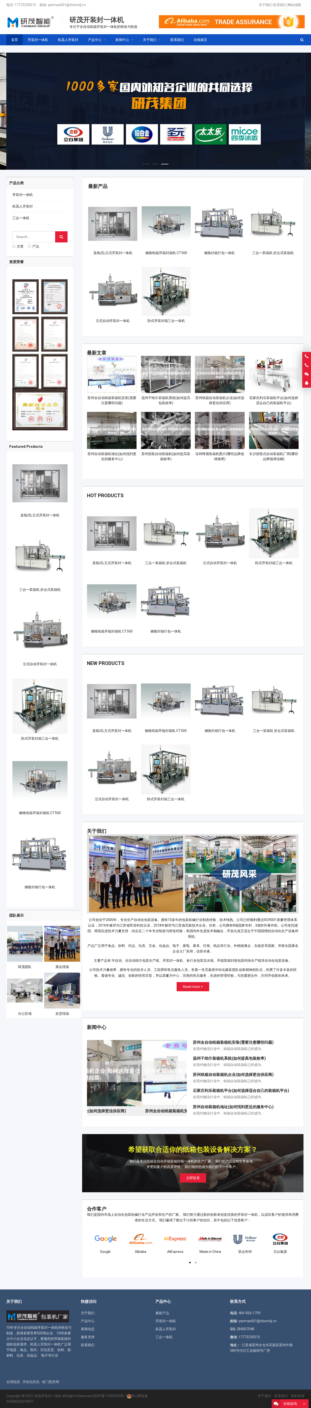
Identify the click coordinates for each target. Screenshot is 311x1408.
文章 (20, 246)
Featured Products (26, 446)
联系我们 (280, 5)
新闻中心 (96, 1027)
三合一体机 (20, 218)
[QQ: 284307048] (306, 383)
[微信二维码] (306, 374)
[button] (146, 162)
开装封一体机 (22, 195)
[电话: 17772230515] (306, 365)
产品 (35, 246)
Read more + (193, 987)
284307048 (245, 1329)
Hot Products (105, 495)
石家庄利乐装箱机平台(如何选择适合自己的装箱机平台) (241, 1090)
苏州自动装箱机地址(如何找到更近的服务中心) (233, 1106)
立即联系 (193, 1178)
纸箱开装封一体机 (44, 1327)
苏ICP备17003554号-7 (110, 1396)
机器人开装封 (22, 206)
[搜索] (61, 236)
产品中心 (88, 1321)
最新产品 (98, 186)
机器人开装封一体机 (45, 1344)
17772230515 (25, 5)
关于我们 (265, 5)
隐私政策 (298, 1396)
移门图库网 (50, 1382)
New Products (105, 663)
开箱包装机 (31, 1382)
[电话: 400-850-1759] (306, 356)
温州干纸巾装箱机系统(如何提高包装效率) (229, 1058)
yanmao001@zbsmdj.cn (67, 5)
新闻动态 (88, 1329)
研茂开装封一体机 (47, 1396)
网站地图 (294, 5)
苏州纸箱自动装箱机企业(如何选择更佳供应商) (233, 1074)
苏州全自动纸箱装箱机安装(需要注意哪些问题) (233, 1042)
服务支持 (88, 1337)
